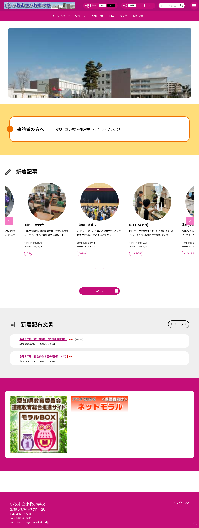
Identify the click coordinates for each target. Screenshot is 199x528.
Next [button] (190, 221)
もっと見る (98, 291)
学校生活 (97, 16)
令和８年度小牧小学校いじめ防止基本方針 (43, 339)
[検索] (181, 6)
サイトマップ (182, 502)
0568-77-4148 (23, 513)
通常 (94, 5)
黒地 (111, 5)
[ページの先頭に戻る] (195, 524)
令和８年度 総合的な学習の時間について (43, 356)
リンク (123, 16)
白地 (103, 5)
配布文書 (138, 16)
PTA (111, 16)
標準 (132, 5)
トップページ (62, 16)
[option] (99, 63)
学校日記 (80, 16)
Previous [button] (9, 221)
